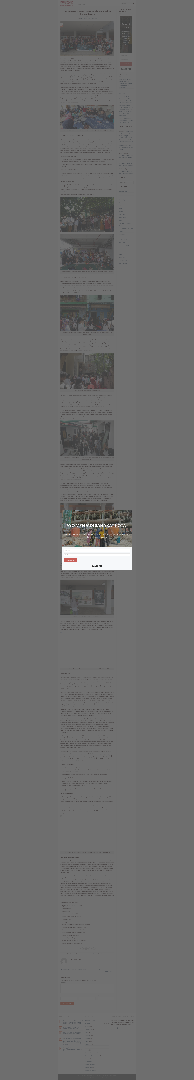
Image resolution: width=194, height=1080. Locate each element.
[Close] (130, 513)
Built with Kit (97, 566)
